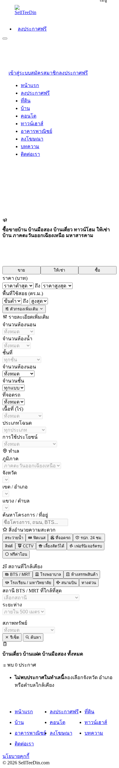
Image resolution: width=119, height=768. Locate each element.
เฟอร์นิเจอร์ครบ (87, 546)
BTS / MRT (19, 574)
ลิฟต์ (9, 546)
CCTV (28, 546)
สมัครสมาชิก (45, 72)
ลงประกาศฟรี (73, 72)
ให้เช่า (59, 270)
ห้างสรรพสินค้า (84, 574)
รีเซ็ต (14, 637)
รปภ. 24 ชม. (91, 538)
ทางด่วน (88, 582)
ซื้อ (97, 270)
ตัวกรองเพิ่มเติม (24, 309)
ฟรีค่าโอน (18, 554)
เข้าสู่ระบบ (20, 72)
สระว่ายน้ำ (14, 538)
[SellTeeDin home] (26, 10)
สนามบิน (68, 582)
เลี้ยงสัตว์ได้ (53, 546)
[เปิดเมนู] (4, 38)
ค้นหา (35, 637)
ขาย (21, 270)
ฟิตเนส (38, 538)
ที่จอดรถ (62, 538)
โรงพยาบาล (50, 574)
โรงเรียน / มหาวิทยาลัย (30, 582)
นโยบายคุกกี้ (15, 756)
